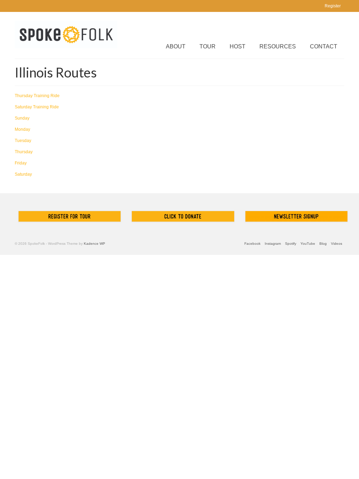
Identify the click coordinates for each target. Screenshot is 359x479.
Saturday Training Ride (37, 106)
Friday (21, 163)
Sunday (22, 118)
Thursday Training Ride (37, 95)
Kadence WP (94, 243)
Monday (22, 129)
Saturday (23, 174)
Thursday (24, 151)
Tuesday (23, 140)
